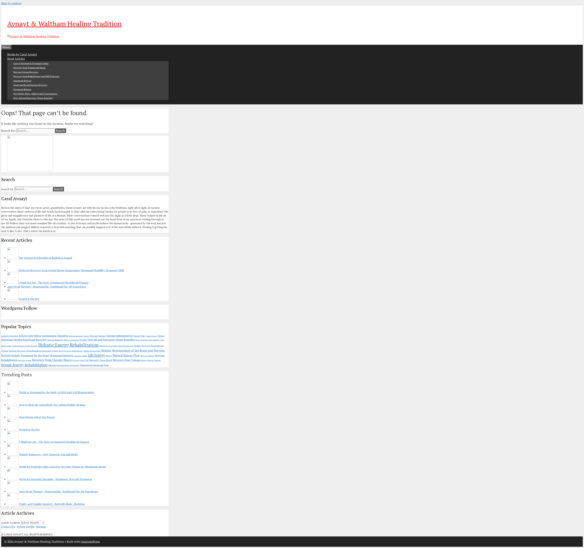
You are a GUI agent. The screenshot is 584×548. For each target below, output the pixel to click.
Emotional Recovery (35, 339)
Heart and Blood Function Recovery (30, 85)
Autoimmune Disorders (55, 335)
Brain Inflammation (76, 336)
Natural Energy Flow (126, 355)
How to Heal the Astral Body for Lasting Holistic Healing (52, 405)
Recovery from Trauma (126, 360)
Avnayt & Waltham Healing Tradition (64, 23)
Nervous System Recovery (25, 72)
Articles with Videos (30, 335)
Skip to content (11, 3)
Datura (161, 336)
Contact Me (8, 526)
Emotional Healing (12, 339)
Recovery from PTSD (80, 360)
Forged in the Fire (29, 429)
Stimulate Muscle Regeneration (68, 365)
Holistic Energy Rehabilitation (68, 345)
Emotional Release (22, 80)
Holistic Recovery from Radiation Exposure (30, 350)
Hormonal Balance (22, 89)
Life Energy (96, 355)
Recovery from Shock (100, 360)
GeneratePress (90, 541)
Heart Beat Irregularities (150, 340)
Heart (137, 340)
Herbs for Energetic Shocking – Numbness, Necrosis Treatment (55, 479)
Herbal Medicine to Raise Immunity (25, 346)
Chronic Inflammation (119, 335)
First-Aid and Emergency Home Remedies (33, 98)
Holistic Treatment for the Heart (30, 355)
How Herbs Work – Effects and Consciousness (35, 93)
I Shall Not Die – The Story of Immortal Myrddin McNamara (54, 442)
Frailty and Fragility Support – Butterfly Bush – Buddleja (52, 504)
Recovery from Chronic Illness (52, 360)
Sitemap (41, 526)
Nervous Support (24, 360)
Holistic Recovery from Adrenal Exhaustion (116, 346)
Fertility (83, 340)
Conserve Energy (151, 336)
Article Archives (10, 522)
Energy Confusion (71, 340)
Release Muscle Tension (151, 360)
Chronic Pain (139, 336)
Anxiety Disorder (9, 335)
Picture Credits (25, 526)
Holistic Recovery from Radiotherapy (67, 351)
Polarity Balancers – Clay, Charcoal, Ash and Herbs (48, 454)
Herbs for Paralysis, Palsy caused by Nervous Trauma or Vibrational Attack (62, 466)
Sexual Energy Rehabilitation (24, 364)
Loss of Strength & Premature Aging (30, 63)
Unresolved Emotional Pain (94, 365)
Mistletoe (108, 356)
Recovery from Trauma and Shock (29, 67)
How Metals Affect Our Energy (37, 417)
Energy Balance (55, 339)
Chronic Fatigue (97, 335)
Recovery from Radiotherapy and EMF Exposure (36, 76)
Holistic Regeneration (92, 351)
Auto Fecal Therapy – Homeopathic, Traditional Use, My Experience (58, 491)
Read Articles (16, 59)
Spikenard (52, 365)
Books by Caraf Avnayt (22, 54)
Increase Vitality (80, 355)
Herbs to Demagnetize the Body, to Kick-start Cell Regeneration (56, 392)
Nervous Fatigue (147, 355)
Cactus (86, 336)
